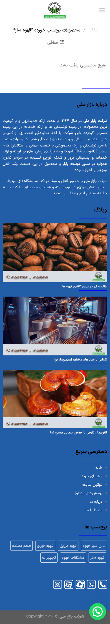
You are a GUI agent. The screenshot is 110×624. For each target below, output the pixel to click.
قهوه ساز (97, 557)
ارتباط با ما (93, 510)
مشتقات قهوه (73, 557)
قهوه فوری (45, 546)
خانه (92, 30)
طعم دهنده (21, 546)
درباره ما (96, 502)
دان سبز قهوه (94, 546)
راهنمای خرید (91, 476)
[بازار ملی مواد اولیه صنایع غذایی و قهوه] (55, 10)
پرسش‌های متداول (88, 493)
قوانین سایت (92, 485)
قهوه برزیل (68, 546)
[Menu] (100, 10)
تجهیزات (49, 557)
